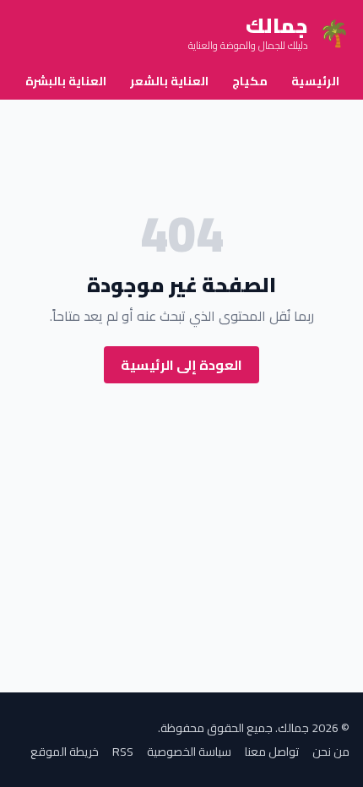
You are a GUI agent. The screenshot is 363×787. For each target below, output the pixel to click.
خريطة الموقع (64, 751)
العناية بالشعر (169, 81)
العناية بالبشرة (65, 81)
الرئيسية (315, 81)
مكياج (250, 81)
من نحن (330, 751)
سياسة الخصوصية (189, 751)
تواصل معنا (272, 751)
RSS (122, 751)
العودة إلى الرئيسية (181, 364)
